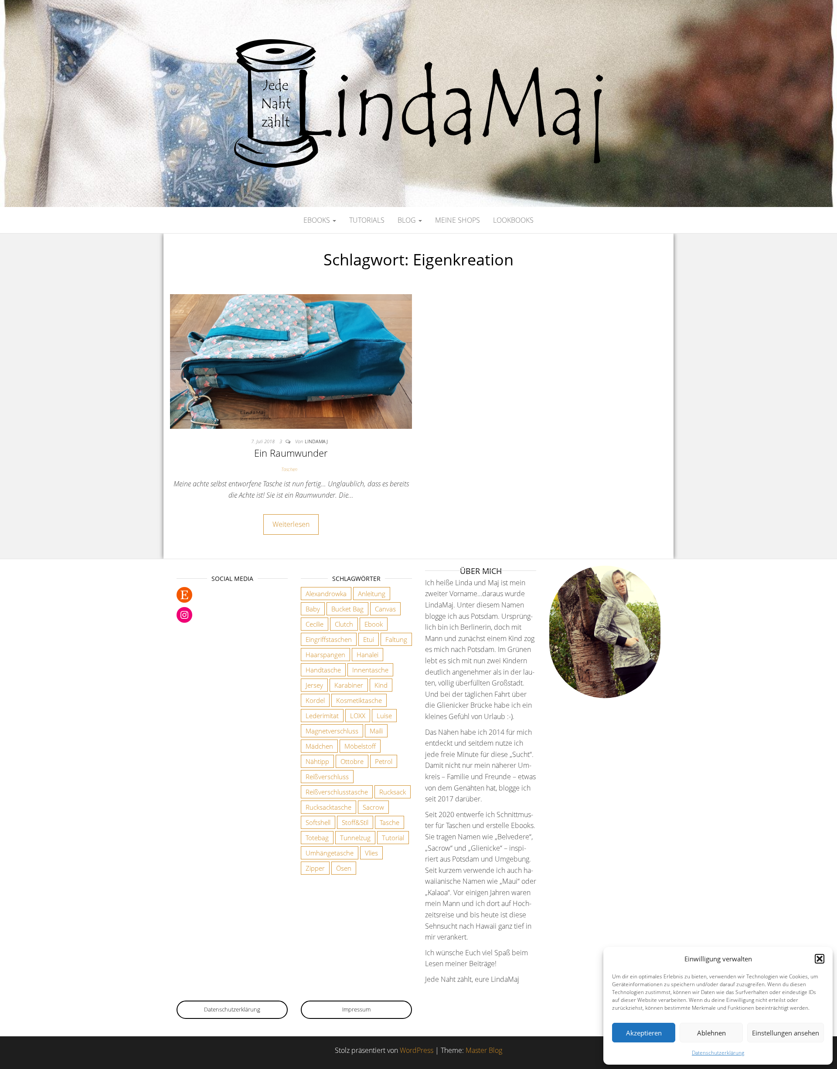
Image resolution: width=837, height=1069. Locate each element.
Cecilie (314, 624)
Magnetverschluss (332, 730)
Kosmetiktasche (359, 700)
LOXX (357, 715)
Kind (381, 685)
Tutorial (393, 837)
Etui (368, 639)
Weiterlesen (291, 524)
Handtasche (323, 669)
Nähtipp (317, 761)
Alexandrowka (326, 593)
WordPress (416, 1050)
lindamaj (316, 441)
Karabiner (348, 685)
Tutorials (366, 220)
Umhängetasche (330, 852)
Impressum (356, 1009)
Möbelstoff (360, 746)
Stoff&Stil (355, 822)
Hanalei (367, 654)
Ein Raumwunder (291, 452)
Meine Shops (457, 220)
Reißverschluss (327, 776)
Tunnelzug (355, 837)
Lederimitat (322, 715)
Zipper (315, 868)
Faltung (396, 639)
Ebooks (317, 220)
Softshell (318, 822)
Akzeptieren (644, 1032)
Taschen (289, 469)
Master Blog (484, 1050)
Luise (384, 715)
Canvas (385, 608)
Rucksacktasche (328, 807)
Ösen (343, 868)
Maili (376, 730)
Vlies (371, 852)
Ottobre (352, 761)
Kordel (315, 700)
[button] (819, 958)
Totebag (317, 837)
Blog (408, 220)
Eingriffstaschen (329, 639)
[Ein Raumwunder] (291, 361)
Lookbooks (513, 220)
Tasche (389, 822)
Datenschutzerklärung (718, 1052)
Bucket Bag (347, 608)
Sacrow (373, 807)
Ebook (373, 624)
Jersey (314, 685)
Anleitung (371, 593)
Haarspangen (325, 654)
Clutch (344, 624)
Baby (313, 608)
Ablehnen (711, 1032)
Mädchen (319, 746)
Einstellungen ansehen (785, 1032)
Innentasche (370, 669)
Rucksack (392, 791)
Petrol (383, 761)
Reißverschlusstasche (337, 791)
